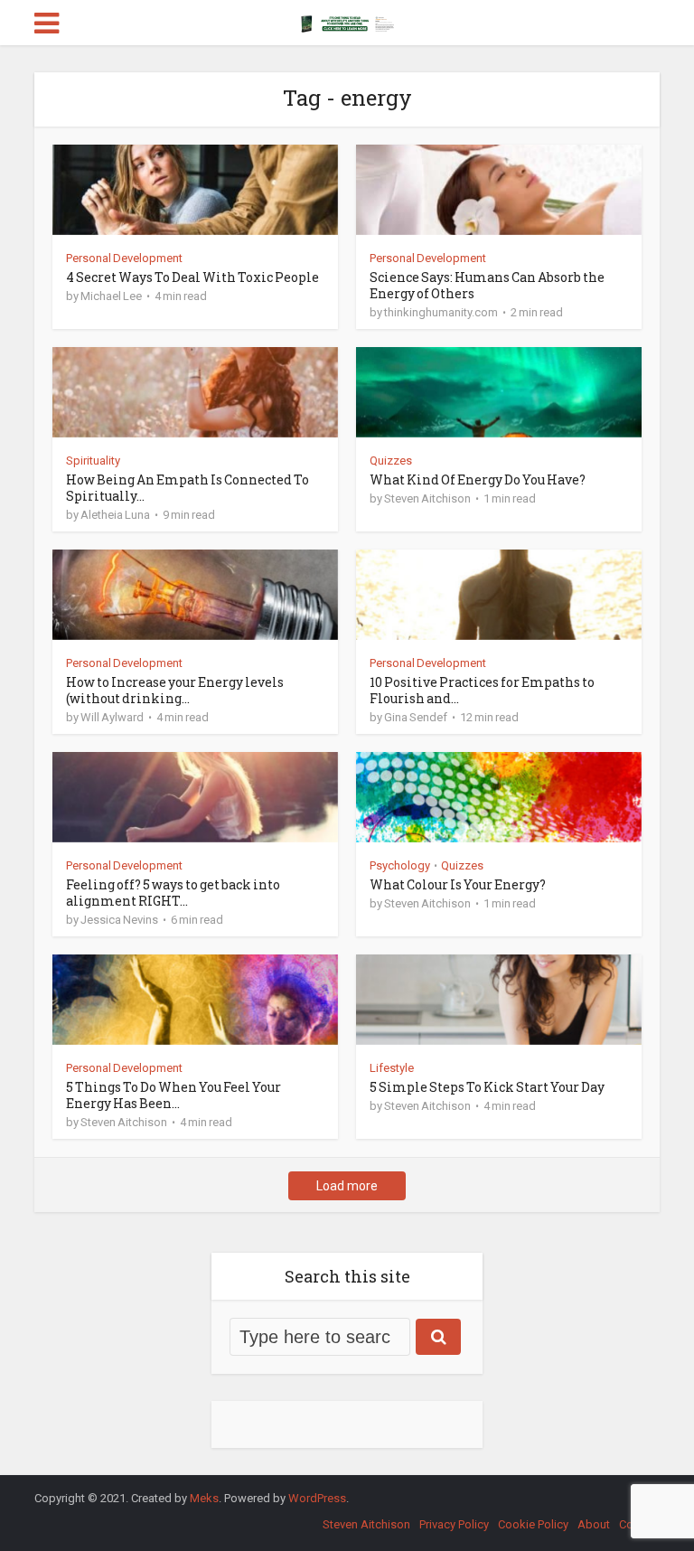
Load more (347, 1186)
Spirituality (93, 460)
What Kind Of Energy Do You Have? (478, 479)
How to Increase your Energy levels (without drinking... (175, 690)
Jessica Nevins (119, 919)
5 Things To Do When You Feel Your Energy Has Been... (173, 1095)
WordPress (317, 1498)
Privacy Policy (454, 1524)
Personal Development (124, 258)
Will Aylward (112, 717)
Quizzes (391, 460)
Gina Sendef (415, 717)
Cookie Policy (533, 1524)
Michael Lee (111, 296)
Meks (204, 1498)
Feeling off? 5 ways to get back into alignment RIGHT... (173, 892)
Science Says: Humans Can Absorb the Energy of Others (487, 285)
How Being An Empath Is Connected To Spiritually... (187, 487)
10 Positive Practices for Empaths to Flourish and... (482, 690)
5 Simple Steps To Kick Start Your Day (487, 1086)
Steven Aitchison (427, 498)
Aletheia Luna (115, 515)
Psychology (400, 865)
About (593, 1524)
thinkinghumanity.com (441, 312)
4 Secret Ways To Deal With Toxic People (192, 277)
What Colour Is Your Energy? (458, 884)
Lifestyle (392, 1068)
